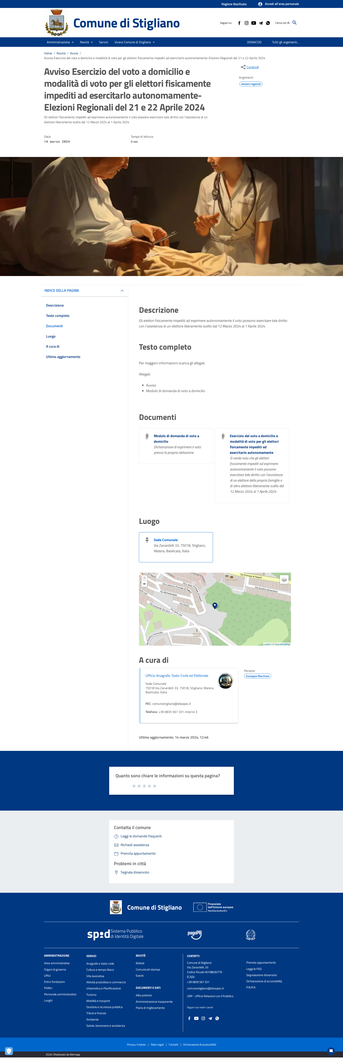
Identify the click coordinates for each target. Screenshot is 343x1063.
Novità (61, 53)
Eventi (140, 975)
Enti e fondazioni (54, 981)
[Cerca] (294, 22)
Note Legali (157, 1044)
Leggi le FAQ (254, 969)
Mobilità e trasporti (98, 1001)
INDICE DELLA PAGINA (61, 290)
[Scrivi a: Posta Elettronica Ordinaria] (214, 992)
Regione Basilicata (234, 4)
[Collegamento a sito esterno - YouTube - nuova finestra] (253, 22)
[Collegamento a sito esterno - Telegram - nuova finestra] (260, 22)
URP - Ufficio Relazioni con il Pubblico (210, 996)
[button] (278, 4)
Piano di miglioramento (150, 1007)
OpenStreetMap (282, 644)
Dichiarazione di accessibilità (264, 981)
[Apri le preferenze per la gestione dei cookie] (10, 1052)
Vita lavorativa (95, 976)
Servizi (91, 956)
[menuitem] (254, 42)
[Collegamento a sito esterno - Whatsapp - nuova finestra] (267, 22)
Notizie (140, 963)
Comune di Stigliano (126, 22)
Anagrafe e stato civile (100, 963)
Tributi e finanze (96, 1013)
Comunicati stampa (148, 969)
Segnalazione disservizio (261, 975)
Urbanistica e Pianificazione (103, 988)
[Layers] (284, 579)
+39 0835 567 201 (198, 982)
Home (48, 53)
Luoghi (48, 1000)
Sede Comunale (166, 540)
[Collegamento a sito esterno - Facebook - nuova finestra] (239, 22)
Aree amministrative (57, 963)
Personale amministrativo (60, 994)
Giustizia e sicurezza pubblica (104, 1007)
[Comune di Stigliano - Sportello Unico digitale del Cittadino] (57, 22)
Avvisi (74, 53)
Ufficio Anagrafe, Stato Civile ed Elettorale (176, 675)
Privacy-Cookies (136, 1044)
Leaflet (267, 644)
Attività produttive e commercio (106, 982)
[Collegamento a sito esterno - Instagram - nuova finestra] (246, 22)
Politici (48, 988)
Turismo (91, 994)
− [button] (144, 583)
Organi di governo (55, 969)
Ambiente (92, 1019)
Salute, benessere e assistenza (105, 1025)
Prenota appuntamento (261, 962)
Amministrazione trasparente (154, 1001)
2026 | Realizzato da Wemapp (63, 1054)
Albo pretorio (144, 995)
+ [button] (144, 577)
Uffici (47, 975)
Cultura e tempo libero (100, 969)
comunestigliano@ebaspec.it (205, 988)
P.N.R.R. (251, 987)
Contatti (193, 956)
